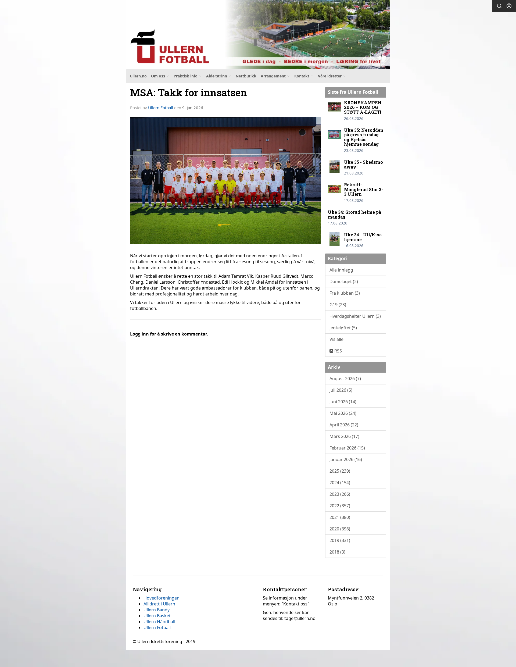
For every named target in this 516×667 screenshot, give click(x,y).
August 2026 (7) (345, 378)
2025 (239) (339, 471)
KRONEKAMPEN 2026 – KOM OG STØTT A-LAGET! (363, 107)
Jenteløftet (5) (343, 328)
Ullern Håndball (159, 622)
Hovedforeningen (162, 598)
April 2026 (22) (343, 425)
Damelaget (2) (343, 281)
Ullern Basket (157, 616)
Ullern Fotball (160, 107)
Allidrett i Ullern (159, 604)
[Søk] (499, 6)
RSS (337, 351)
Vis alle (336, 339)
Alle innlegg (341, 270)
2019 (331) (339, 540)
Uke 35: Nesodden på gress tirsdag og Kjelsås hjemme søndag (363, 137)
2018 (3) (337, 552)
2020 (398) (339, 529)
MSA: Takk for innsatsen (188, 92)
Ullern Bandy (157, 610)
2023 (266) (339, 494)
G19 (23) (337, 305)
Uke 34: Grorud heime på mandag (354, 214)
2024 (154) (339, 483)
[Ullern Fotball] (258, 34)
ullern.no (138, 76)
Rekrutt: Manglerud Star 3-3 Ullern (363, 189)
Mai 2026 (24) (342, 413)
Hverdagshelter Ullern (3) (355, 316)
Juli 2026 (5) (340, 390)
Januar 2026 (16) (345, 459)
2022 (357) (339, 506)
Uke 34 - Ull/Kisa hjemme (363, 237)
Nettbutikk (246, 76)
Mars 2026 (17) (344, 436)
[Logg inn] (509, 6)
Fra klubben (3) (344, 293)
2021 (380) (339, 517)
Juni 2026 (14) (342, 402)
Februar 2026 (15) (347, 448)
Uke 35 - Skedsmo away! (363, 164)
